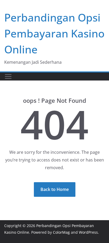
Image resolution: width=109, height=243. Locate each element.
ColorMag (61, 232)
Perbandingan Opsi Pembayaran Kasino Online (54, 33)
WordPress (88, 232)
